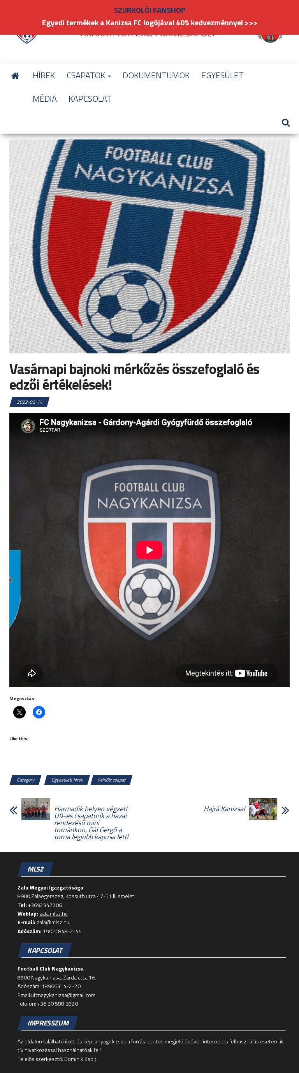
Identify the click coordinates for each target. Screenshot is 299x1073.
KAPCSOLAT (90, 98)
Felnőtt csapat (111, 780)
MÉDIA (45, 98)
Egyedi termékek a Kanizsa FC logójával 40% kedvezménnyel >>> (149, 22)
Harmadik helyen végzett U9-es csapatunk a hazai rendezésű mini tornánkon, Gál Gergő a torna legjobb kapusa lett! (91, 822)
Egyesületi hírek (67, 780)
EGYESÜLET (222, 75)
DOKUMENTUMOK (156, 75)
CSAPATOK (87, 75)
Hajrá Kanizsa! (224, 808)
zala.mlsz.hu (53, 913)
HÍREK (44, 75)
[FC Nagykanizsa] (15, 75)
